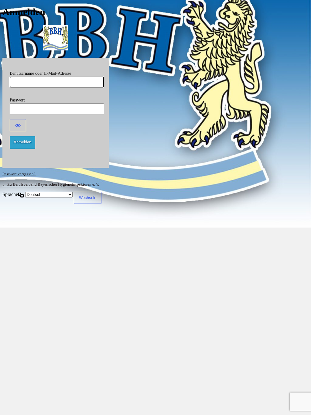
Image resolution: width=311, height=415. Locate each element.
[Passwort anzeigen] (18, 125)
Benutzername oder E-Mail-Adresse (40, 73)
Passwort (17, 100)
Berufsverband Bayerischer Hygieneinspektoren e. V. (55, 37)
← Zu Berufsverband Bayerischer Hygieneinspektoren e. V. (50, 184)
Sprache (10, 194)
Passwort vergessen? (19, 174)
